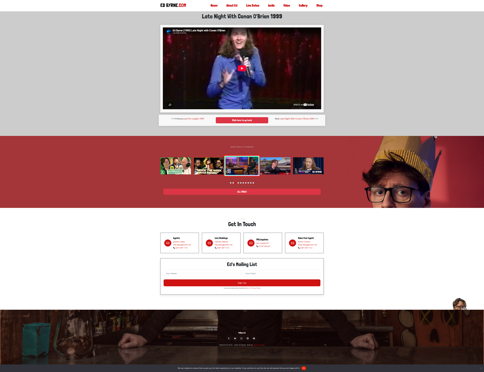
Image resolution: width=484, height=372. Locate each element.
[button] (230, 183)
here (247, 288)
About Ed (231, 5)
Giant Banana (258, 345)
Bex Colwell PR (262, 243)
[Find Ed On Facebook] (247, 338)
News (214, 5)
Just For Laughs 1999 (194, 118)
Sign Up (242, 282)
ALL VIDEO (242, 192)
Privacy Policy (256, 288)
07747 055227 (264, 246)
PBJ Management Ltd (182, 245)
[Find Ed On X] (228, 338)
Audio (271, 5)
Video (286, 5)
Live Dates (252, 5)
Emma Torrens (304, 241)
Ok (304, 368)
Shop (319, 5)
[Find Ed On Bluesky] (235, 338)
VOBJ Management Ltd (307, 245)
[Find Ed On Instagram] (241, 338)
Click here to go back (242, 120)
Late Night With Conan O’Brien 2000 (297, 118)
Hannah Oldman (221, 241)
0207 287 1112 (181, 248)
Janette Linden (179, 241)
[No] (481, 368)
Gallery (303, 5)
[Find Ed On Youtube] (253, 338)
